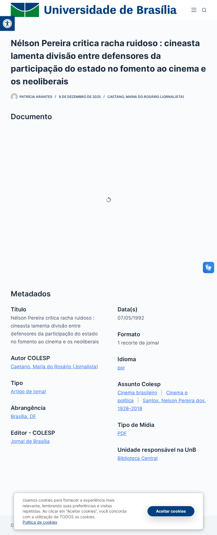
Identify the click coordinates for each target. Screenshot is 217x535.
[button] (7, 23)
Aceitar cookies (171, 511)
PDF (122, 433)
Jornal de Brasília (30, 441)
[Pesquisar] (204, 10)
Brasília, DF (23, 416)
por (121, 368)
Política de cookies (40, 522)
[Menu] (193, 9)
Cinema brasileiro (137, 392)
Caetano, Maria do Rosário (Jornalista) (145, 97)
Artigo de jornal (28, 391)
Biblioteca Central (138, 458)
